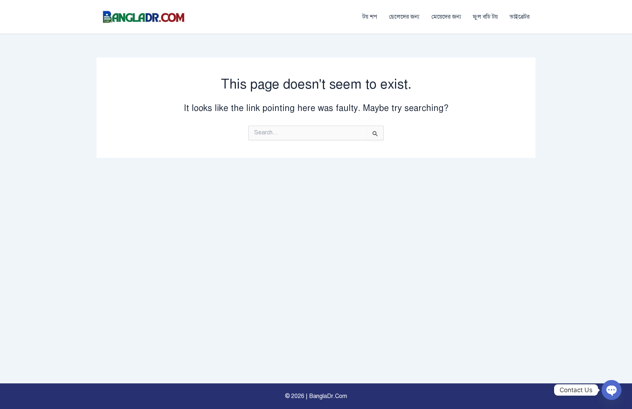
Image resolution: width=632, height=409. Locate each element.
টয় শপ (369, 17)
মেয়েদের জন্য (446, 17)
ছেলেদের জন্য (404, 17)
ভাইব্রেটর (519, 17)
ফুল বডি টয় (485, 17)
